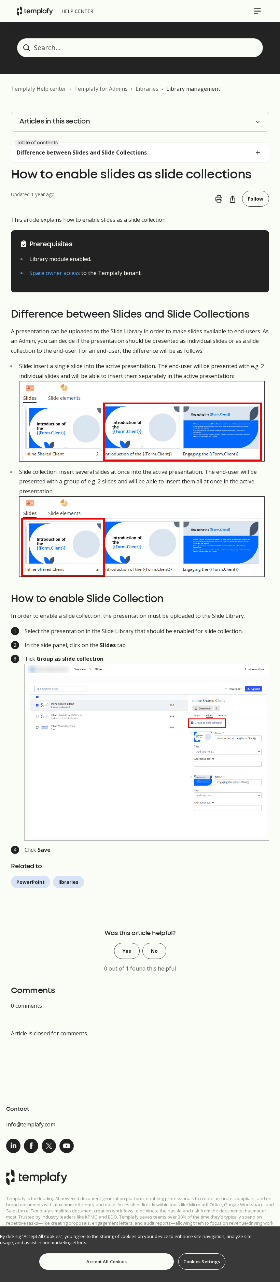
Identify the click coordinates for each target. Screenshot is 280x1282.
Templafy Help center (38, 88)
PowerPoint (30, 882)
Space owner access (54, 273)
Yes (127, 951)
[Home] (35, 11)
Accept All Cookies (106, 1261)
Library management (193, 88)
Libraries (147, 88)
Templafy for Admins (101, 88)
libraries (68, 882)
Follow (255, 198)
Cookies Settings (201, 1261)
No (154, 951)
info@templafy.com (30, 1124)
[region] (140, 1254)
